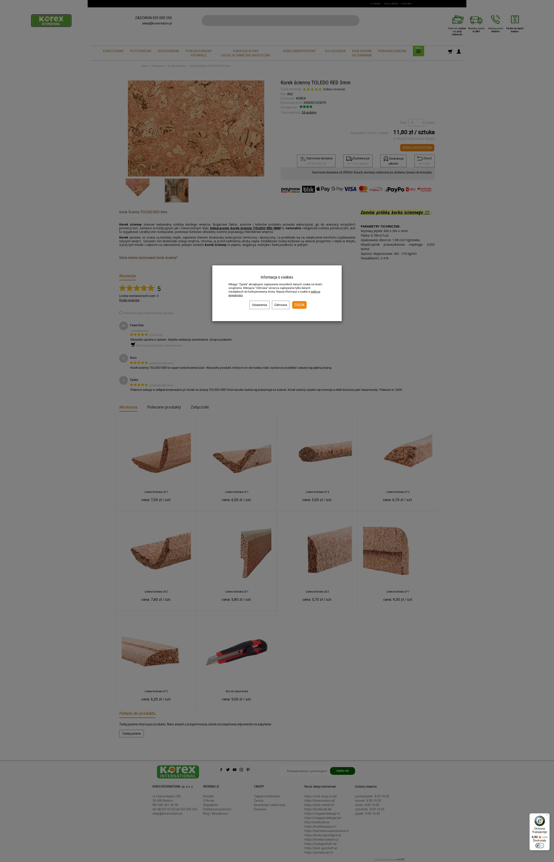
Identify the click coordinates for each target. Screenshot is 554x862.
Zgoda (299, 305)
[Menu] (547, 816)
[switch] (539, 845)
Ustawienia (259, 305)
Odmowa (280, 305)
